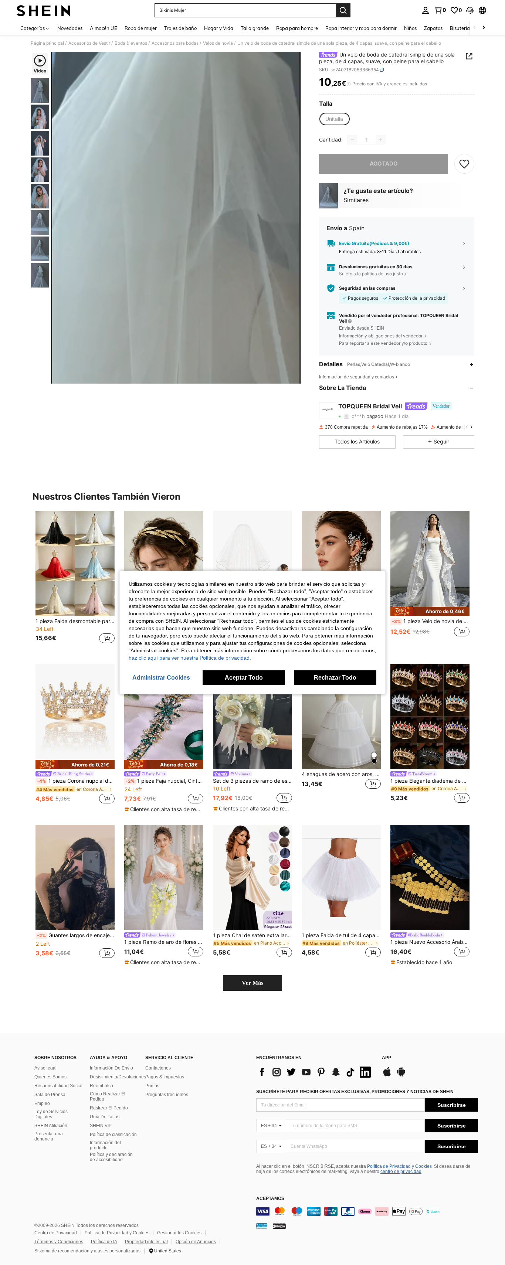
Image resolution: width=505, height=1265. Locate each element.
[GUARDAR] (464, 164)
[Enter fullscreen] (293, 378)
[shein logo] (43, 10)
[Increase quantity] (380, 139)
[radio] (334, 119)
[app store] (387, 1075)
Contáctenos (158, 1068)
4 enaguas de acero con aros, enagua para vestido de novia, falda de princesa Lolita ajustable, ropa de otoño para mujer (341, 774)
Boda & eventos (131, 43)
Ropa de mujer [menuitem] (141, 28)
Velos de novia (218, 43)
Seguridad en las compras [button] (367, 288)
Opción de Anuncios (196, 1241)
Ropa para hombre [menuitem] (297, 28)
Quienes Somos (50, 1076)
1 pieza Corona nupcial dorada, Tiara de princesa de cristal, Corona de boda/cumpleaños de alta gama (76, 781)
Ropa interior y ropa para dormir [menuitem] (361, 28)
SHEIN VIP (101, 1125)
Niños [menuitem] (410, 28)
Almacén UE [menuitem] (103, 28)
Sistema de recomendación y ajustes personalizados (87, 1251)
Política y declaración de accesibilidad (111, 1157)
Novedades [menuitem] (69, 28)
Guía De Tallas (104, 1116)
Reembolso (101, 1085)
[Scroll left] (474, 28)
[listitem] (75, 581)
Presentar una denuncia (48, 1136)
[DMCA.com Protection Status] (279, 1225)
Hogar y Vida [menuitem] (218, 28)
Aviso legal (45, 1068)
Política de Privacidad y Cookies (399, 1166)
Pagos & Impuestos (164, 1076)
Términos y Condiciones (58, 1241)
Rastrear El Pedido (109, 1108)
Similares (356, 200)
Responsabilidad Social (58, 1085)
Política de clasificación (113, 1134)
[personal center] (425, 10)
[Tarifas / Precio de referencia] (349, 83)
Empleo (42, 1103)
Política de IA (104, 1241)
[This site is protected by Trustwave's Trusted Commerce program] (261, 1225)
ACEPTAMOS (270, 1198)
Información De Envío (111, 1068)
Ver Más (252, 983)
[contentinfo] (367, 1211)
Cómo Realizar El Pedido (107, 1096)
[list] (315, 1072)
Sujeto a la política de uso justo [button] (371, 273)
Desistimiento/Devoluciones (118, 1076)
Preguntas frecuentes (166, 1094)
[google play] (401, 1075)
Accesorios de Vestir (89, 43)
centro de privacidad (400, 1171)
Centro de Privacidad (55, 1232)
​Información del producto (105, 1145)
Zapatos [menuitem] (433, 28)
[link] (440, 10)
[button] (469, 10)
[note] (430, 611)
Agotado (384, 163)
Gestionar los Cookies (179, 1232)
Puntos (152, 1085)
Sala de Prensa (49, 1094)
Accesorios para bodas (175, 43)
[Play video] (176, 218)
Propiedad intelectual (146, 1241)
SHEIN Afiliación (50, 1125)
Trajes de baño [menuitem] (180, 28)
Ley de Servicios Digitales (51, 1114)
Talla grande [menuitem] (255, 28)
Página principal (47, 43)
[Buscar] (343, 10)
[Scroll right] (483, 28)
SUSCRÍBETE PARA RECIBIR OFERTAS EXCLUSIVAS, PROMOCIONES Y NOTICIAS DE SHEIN (355, 1091)
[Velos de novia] (252, 563)
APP (386, 1057)
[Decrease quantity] (352, 139)
